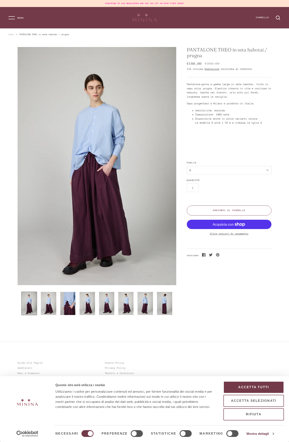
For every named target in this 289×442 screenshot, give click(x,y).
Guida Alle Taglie (30, 362)
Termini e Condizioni (120, 373)
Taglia (192, 163)
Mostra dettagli (257, 433)
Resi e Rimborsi (29, 373)
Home (11, 34)
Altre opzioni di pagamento (229, 233)
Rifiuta (253, 414)
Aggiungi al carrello (229, 210)
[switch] (137, 433)
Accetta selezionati (254, 400)
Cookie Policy (114, 362)
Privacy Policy (115, 367)
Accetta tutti (253, 387)
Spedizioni (25, 367)
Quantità (193, 180)
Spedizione (212, 69)
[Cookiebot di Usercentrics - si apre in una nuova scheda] (27, 434)
